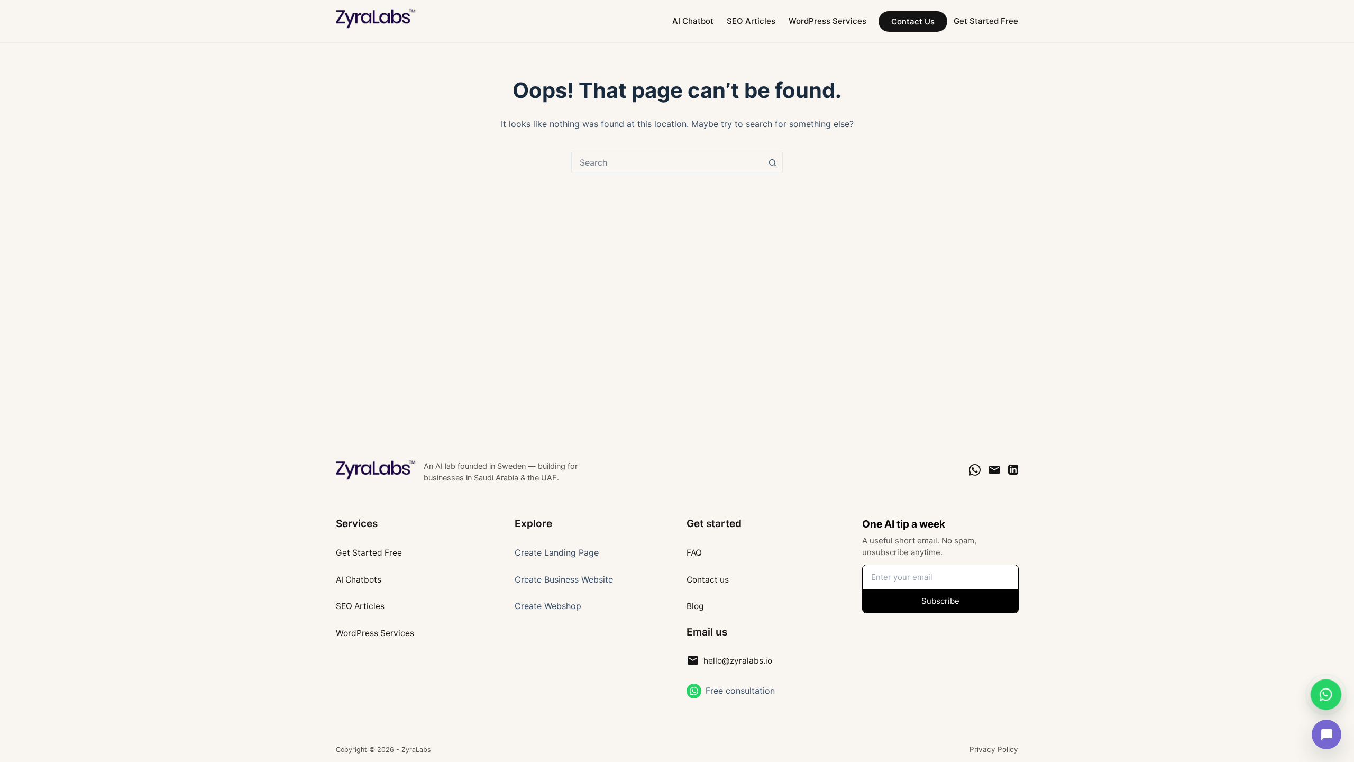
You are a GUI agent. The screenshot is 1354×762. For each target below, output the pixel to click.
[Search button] (772, 162)
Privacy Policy (993, 749)
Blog (695, 606)
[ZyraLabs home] (376, 469)
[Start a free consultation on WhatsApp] (694, 691)
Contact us (708, 580)
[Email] (994, 470)
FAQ (694, 553)
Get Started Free (986, 21)
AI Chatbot (692, 21)
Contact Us (913, 21)
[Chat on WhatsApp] (975, 470)
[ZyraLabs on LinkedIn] (1013, 470)
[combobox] (667, 162)
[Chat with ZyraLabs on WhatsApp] (1326, 694)
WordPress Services (827, 21)
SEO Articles (751, 21)
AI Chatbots (358, 580)
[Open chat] (1326, 734)
